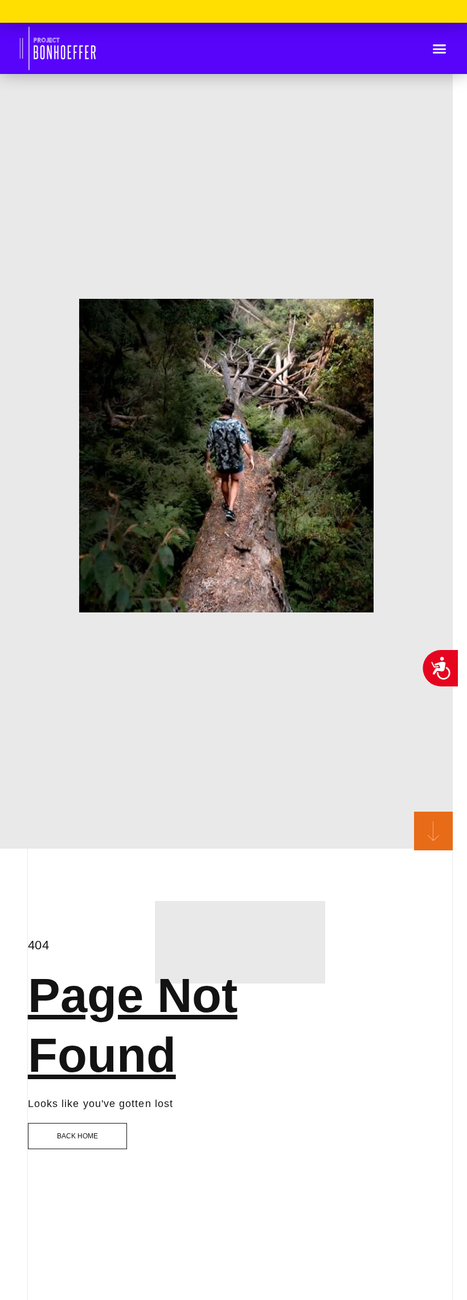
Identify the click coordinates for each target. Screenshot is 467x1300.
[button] (439, 48)
